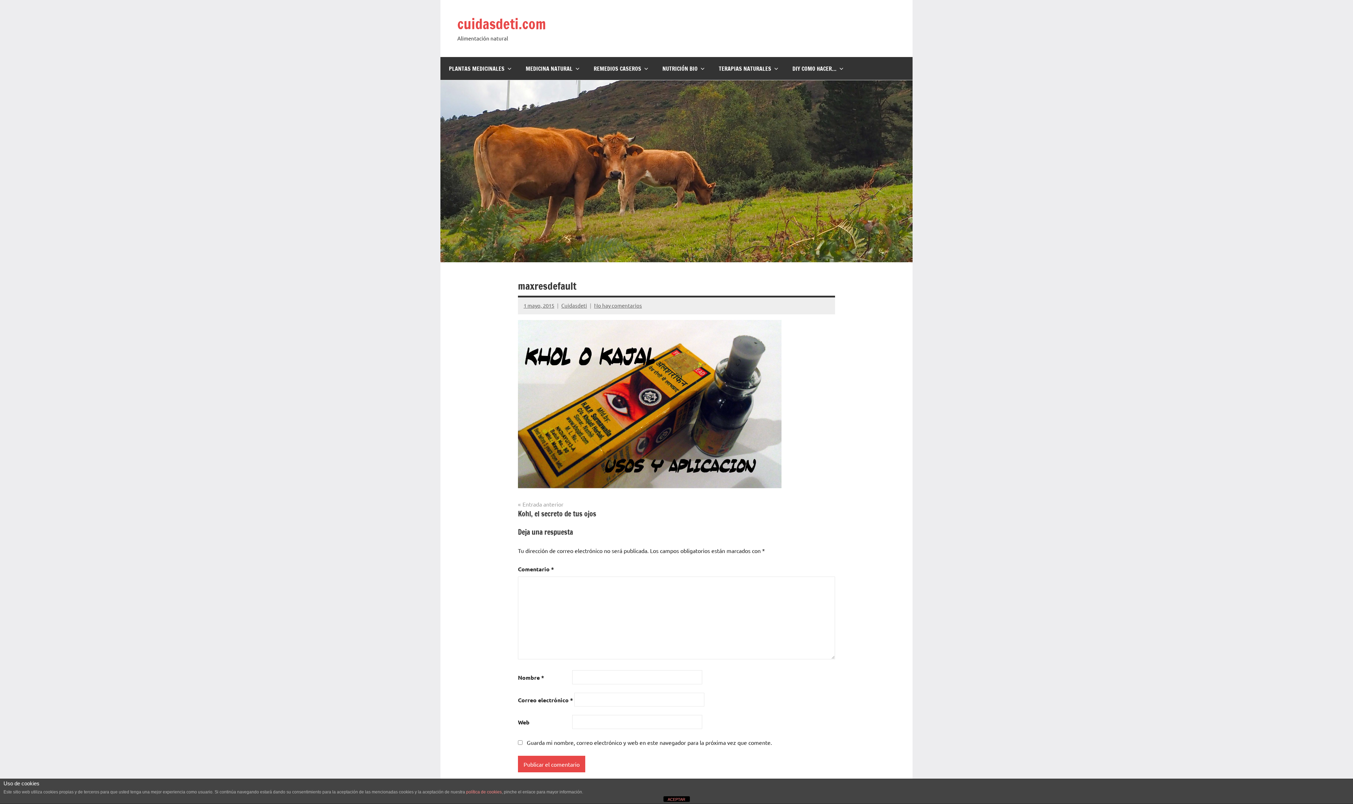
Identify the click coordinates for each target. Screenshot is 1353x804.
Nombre (531, 677)
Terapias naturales (745, 69)
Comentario (536, 569)
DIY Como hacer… (814, 69)
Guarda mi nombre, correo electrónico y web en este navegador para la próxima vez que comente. (649, 742)
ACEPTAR (676, 799)
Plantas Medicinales (477, 69)
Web (524, 722)
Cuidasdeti (574, 305)
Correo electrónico (545, 700)
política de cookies (484, 792)
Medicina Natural (549, 69)
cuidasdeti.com (501, 24)
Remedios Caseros (617, 69)
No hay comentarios (618, 305)
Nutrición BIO (680, 69)
